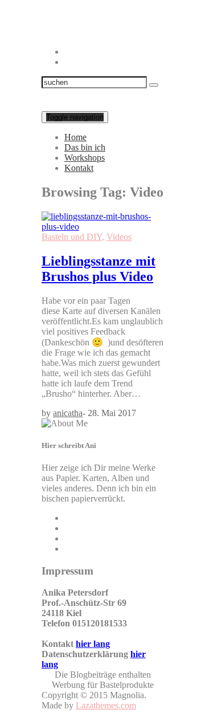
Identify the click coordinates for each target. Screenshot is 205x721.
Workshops (84, 157)
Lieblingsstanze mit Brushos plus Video (98, 269)
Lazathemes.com (106, 705)
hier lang (93, 644)
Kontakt (78, 168)
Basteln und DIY (72, 237)
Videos (119, 237)
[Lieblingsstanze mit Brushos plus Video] (102, 226)
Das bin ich (84, 147)
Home (75, 137)
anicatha (68, 413)
